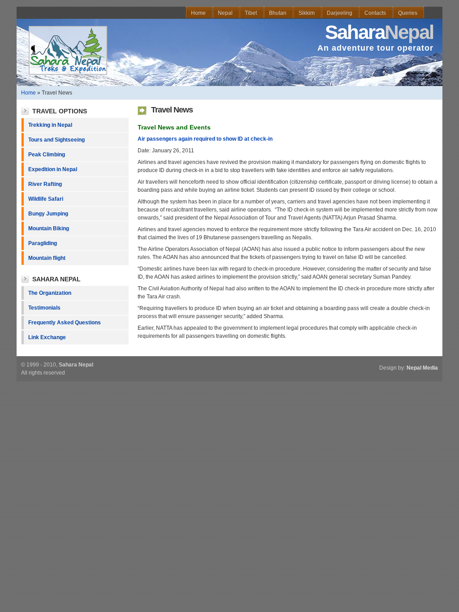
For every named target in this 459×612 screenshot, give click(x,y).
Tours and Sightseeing (56, 140)
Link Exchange (47, 337)
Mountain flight (46, 258)
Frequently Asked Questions (64, 322)
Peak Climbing (46, 154)
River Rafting (45, 184)
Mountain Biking (48, 228)
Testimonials (44, 308)
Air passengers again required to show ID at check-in (205, 139)
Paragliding (42, 243)
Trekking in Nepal (50, 125)
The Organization (49, 293)
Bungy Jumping (48, 214)
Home (28, 93)
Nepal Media (422, 368)
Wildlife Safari (45, 199)
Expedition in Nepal (52, 169)
